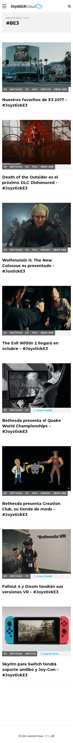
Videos (45, 250)
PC (27, 89)
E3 (5, 89)
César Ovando (44, 410)
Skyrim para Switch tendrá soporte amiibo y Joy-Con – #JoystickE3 (30, 669)
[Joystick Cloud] (26, 11)
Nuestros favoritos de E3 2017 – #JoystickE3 (34, 102)
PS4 (34, 89)
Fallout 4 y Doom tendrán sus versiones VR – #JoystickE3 (32, 589)
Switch (46, 89)
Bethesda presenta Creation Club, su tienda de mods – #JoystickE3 (31, 509)
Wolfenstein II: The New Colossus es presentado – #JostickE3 (28, 266)
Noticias (16, 89)
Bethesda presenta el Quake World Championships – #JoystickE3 (31, 426)
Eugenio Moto (51, 653)
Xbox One (60, 89)
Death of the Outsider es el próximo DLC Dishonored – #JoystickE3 (30, 182)
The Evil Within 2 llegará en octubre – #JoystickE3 (30, 346)
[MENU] (4, 6)
